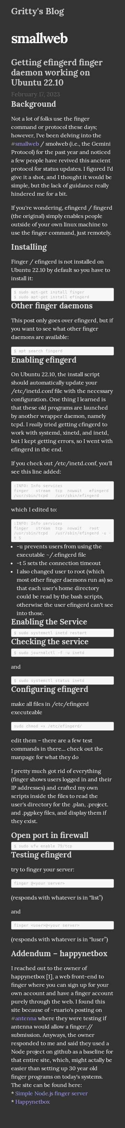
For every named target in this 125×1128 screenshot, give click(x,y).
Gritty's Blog (37, 11)
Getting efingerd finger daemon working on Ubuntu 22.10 (57, 72)
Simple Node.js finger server (51, 1093)
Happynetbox (32, 1101)
